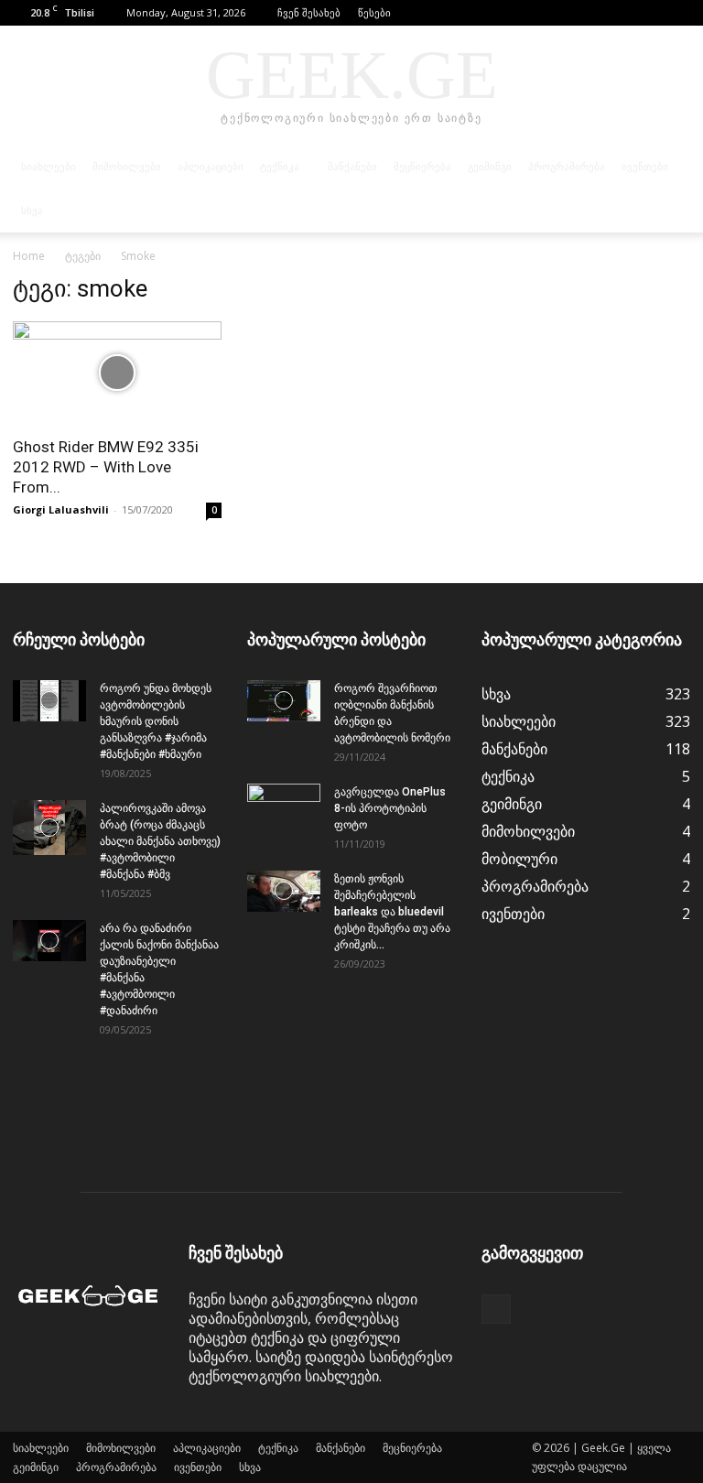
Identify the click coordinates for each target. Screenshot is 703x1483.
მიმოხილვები (126, 166)
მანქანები (352, 166)
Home (29, 256)
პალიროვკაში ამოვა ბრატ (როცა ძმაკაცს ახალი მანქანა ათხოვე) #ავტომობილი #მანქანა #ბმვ (160, 841)
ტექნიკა (279, 166)
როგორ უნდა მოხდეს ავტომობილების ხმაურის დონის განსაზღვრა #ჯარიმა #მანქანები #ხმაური (155, 721)
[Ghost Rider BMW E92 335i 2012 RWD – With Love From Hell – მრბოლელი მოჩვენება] (117, 373)
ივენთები (645, 166)
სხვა (32, 210)
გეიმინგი (490, 166)
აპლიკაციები (210, 166)
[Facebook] (676, 13)
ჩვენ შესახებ (309, 12)
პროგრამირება (566, 166)
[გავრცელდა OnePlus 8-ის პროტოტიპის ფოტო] (283, 809)
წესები (374, 12)
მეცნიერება (422, 166)
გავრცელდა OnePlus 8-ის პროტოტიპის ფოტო (390, 808)
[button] (649, 12)
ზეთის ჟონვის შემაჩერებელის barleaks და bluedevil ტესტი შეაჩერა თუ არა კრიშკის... (392, 911)
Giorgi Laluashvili (61, 509)
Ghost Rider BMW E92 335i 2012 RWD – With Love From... (106, 467)
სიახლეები (48, 166)
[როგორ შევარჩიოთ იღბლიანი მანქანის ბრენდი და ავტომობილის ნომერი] (283, 700)
